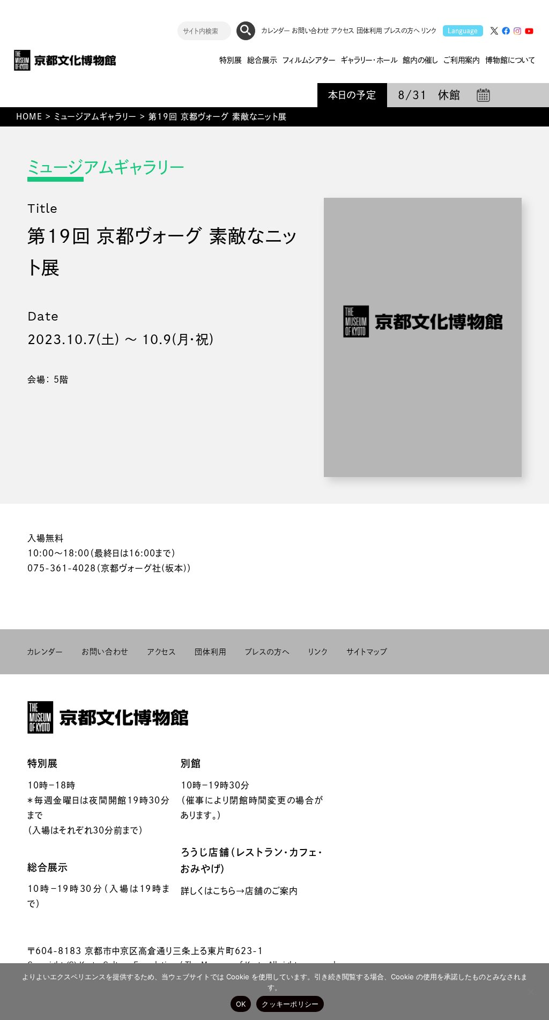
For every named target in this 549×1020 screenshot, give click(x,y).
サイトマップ (367, 652)
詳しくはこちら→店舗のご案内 (239, 891)
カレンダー (276, 30)
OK (241, 1004)
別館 (191, 763)
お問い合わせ (310, 30)
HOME (29, 117)
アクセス (342, 30)
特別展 (42, 763)
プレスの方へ (401, 30)
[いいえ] (530, 991)
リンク (428, 30)
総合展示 (47, 867)
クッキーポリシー (290, 1004)
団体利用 (369, 30)
